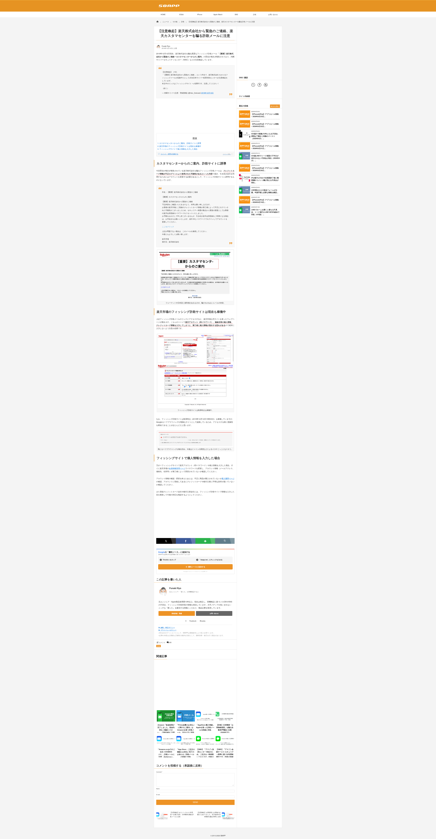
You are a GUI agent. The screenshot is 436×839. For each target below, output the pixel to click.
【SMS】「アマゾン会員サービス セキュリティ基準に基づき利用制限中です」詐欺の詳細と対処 (225, 754)
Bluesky (202, 621)
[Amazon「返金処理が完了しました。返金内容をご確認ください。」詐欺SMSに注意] (166, 721)
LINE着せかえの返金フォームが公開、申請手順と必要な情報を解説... (264, 191)
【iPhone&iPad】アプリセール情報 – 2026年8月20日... (265, 169)
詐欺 (254, 14)
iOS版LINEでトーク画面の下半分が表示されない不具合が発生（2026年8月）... (265, 158)
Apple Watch (217, 14)
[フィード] (266, 85)
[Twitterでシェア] (166, 541)
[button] (225, 541)
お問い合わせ (273, 14)
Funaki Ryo (166, 46)
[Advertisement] (195, 116)
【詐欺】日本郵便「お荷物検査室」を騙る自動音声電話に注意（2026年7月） (224, 729)
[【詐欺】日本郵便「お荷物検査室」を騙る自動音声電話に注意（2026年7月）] (225, 721)
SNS (236, 14)
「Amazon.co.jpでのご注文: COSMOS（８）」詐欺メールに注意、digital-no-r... (166, 753)
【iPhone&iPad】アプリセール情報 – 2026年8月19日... (265, 201)
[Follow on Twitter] (253, 85)
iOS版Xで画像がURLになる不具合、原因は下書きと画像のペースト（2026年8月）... (265, 136)
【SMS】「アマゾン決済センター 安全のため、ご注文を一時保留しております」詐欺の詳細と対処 (205, 754)
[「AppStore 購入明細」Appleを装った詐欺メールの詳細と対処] (205, 721)
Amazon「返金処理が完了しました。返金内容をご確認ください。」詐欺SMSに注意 (166, 729)
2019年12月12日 (207, 93)
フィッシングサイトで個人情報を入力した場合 (178, 149)
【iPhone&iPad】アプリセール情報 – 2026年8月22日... (265, 125)
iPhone (199, 14)
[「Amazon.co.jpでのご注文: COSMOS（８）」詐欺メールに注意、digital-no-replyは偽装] (166, 745)
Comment (159, 772)
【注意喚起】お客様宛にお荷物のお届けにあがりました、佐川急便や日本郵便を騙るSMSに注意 (209, 814)
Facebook (193, 621)
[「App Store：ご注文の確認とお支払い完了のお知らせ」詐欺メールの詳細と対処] (185, 745)
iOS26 (181, 14)
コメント (162, 642)
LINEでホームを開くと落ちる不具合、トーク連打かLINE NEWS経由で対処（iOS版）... (265, 212)
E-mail (158, 794)
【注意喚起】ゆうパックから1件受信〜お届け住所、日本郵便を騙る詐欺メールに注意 (182, 814)
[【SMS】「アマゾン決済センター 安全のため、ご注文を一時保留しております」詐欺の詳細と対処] (205, 745)
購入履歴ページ (228, 478)
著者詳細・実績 (177, 613)
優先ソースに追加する (196, 567)
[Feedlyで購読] (205, 541)
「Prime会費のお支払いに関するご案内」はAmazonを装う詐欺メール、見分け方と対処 (185, 729)
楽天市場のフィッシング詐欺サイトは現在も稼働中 (180, 146)
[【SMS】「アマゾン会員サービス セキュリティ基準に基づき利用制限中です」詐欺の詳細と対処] (225, 745)
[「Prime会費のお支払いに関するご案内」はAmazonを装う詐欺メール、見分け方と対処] (185, 721)
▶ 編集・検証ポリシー (167, 627)
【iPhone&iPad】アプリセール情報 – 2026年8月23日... (265, 115)
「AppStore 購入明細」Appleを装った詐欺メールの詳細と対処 (205, 727)
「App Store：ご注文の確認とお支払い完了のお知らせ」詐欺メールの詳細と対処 (185, 753)
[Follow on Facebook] (259, 85)
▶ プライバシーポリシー (167, 630)
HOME (163, 14)
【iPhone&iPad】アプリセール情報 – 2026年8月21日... (265, 147)
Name (158, 788)
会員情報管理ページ (177, 468)
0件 (170, 642)
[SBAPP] (168, 7)
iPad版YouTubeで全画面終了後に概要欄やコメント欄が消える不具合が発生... (265, 180)
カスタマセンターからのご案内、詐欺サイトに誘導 (180, 143)
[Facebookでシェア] (186, 541)
